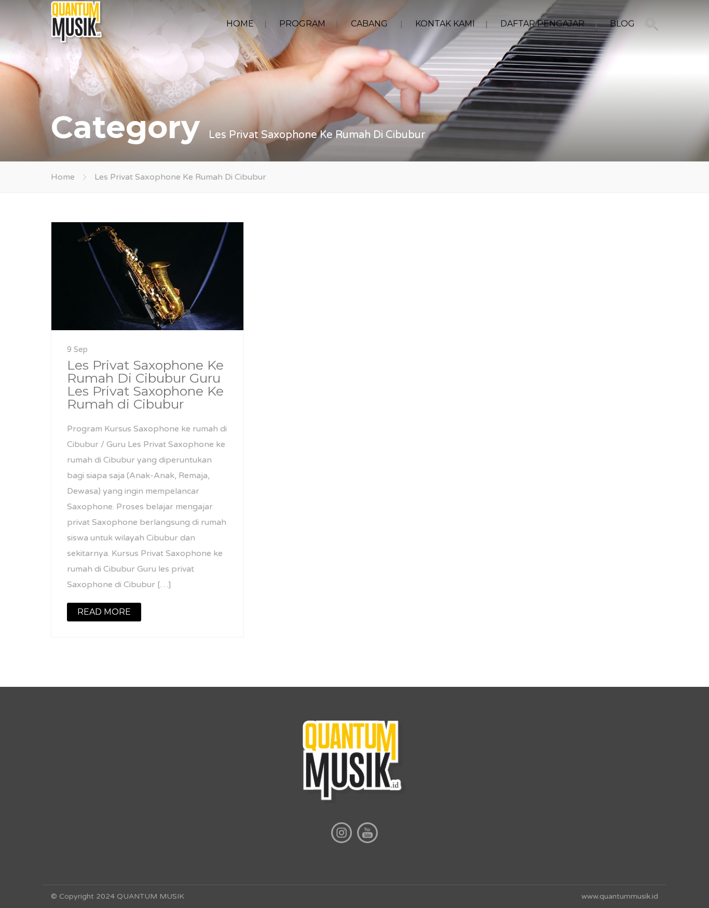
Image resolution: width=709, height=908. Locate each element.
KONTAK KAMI (445, 24)
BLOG (622, 24)
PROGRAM (302, 24)
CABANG (369, 24)
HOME (240, 24)
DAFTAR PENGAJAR (542, 24)
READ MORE (104, 612)
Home (63, 177)
